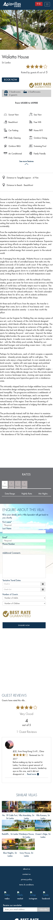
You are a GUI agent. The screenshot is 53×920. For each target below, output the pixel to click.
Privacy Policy (26, 879)
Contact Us (26, 874)
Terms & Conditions (26, 884)
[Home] (12, 5)
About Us (26, 869)
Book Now (10, 79)
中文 (39, 3)
